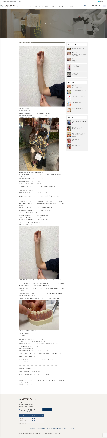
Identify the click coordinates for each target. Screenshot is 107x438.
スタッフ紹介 (34, 6)
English (101, 1)
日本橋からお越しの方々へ (47, 428)
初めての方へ (41, 6)
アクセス (66, 6)
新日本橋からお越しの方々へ (59, 428)
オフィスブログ (54, 6)
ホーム (29, 6)
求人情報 (71, 6)
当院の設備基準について (35, 428)
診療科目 (47, 6)
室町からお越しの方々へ (72, 428)
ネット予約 (47, 409)
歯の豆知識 (61, 6)
